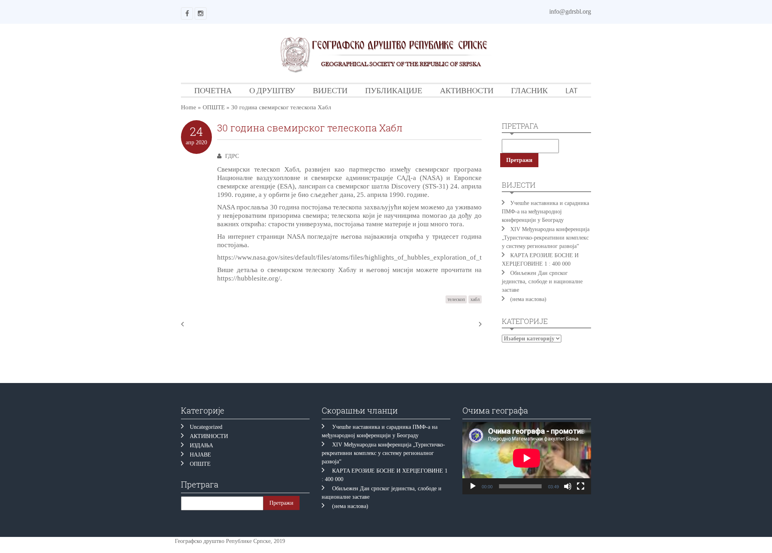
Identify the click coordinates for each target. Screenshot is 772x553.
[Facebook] (187, 13)
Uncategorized (206, 427)
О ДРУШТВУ (272, 90)
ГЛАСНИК (529, 90)
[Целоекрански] (581, 486)
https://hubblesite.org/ (248, 278)
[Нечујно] (568, 486)
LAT (571, 90)
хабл (475, 299)
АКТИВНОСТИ (466, 90)
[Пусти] (473, 486)
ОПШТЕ (214, 107)
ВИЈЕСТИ (330, 90)
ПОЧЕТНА (213, 90)
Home (188, 107)
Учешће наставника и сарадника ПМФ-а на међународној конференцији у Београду (545, 211)
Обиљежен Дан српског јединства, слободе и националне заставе (542, 281)
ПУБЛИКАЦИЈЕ (393, 90)
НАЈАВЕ (200, 455)
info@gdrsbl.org (570, 11)
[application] (526, 458)
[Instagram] (201, 13)
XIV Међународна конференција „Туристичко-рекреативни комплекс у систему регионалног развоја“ (545, 237)
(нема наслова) (528, 299)
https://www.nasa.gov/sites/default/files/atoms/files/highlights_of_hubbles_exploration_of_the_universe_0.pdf (376, 257)
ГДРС (232, 156)
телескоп (456, 299)
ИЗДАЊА (201, 445)
